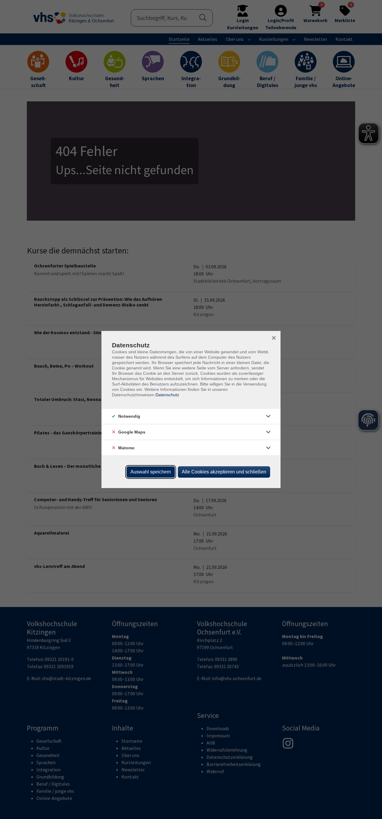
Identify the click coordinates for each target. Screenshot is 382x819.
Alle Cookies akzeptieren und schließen (224, 471)
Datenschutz (167, 394)
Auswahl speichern (150, 471)
